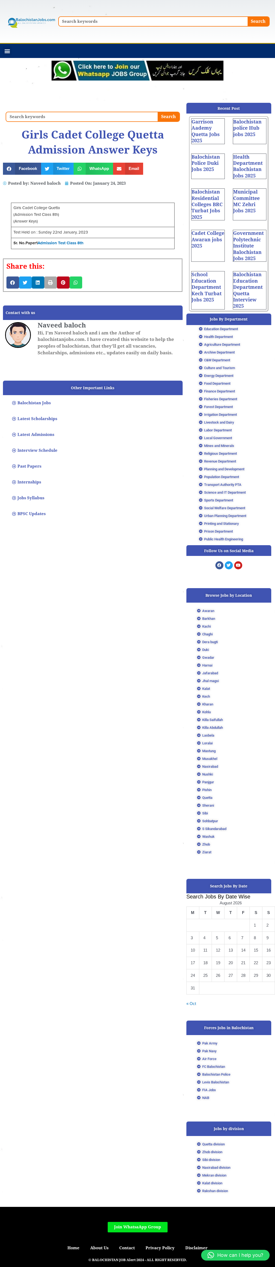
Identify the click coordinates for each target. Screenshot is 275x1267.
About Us (99, 1248)
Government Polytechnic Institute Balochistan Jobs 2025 (248, 245)
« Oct (191, 1003)
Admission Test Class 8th (61, 243)
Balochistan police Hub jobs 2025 (247, 128)
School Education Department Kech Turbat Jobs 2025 (206, 287)
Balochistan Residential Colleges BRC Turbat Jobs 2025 (207, 204)
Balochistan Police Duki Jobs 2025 (205, 163)
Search (258, 21)
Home (73, 1248)
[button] (7, 50)
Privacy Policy (160, 1248)
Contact (127, 1248)
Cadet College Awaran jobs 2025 (207, 239)
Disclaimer (196, 1248)
